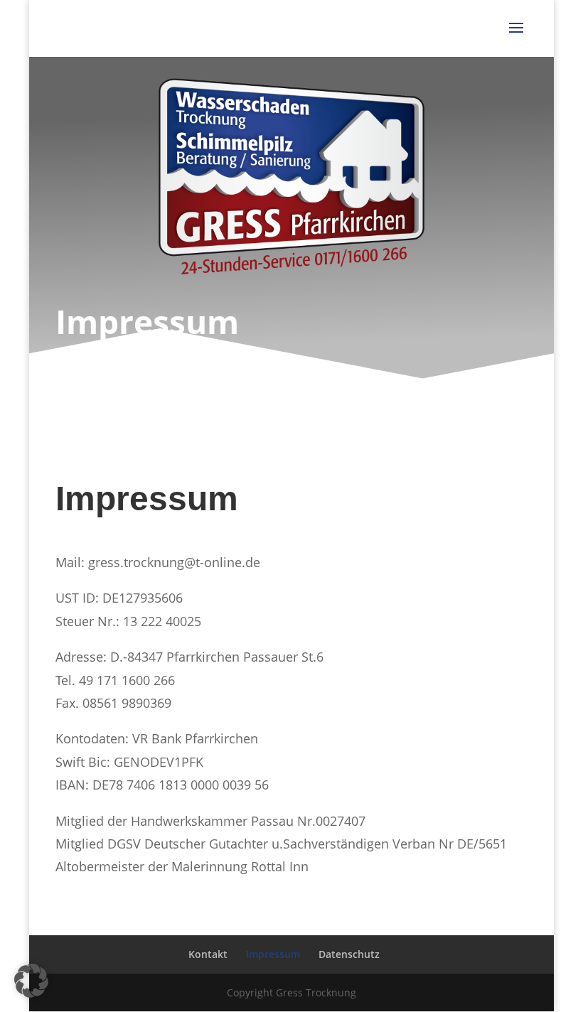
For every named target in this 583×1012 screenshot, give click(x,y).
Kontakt (208, 954)
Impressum (273, 954)
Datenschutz (349, 954)
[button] (31, 980)
